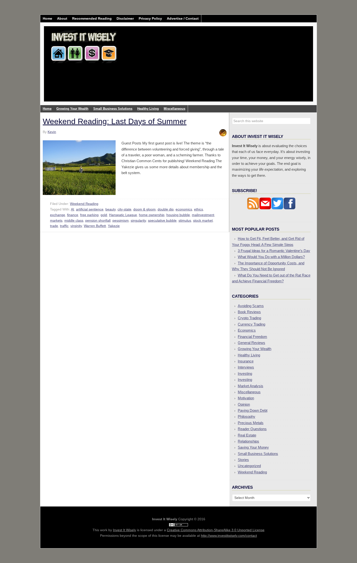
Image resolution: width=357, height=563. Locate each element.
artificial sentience (89, 209)
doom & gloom (144, 209)
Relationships (248, 441)
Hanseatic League (123, 215)
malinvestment (203, 215)
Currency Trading (251, 324)
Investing (245, 373)
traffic (64, 226)
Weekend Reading (84, 204)
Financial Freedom (252, 337)
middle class (73, 220)
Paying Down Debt (252, 410)
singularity (138, 220)
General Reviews (251, 343)
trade (54, 226)
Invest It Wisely (84, 44)
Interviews (246, 367)
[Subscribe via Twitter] (277, 208)
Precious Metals (251, 423)
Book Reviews (249, 312)
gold (104, 215)
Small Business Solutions (258, 454)
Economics (247, 330)
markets (56, 220)
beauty (110, 209)
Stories (243, 460)
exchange (57, 215)
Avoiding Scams (251, 306)
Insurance (246, 361)
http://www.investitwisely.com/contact (229, 536)
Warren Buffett (95, 226)
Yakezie (114, 226)
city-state (124, 209)
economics (184, 209)
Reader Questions (252, 429)
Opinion (244, 404)
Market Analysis (250, 386)
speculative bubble (162, 220)
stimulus (184, 220)
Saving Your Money (253, 447)
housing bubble (178, 215)
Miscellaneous (249, 392)
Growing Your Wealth (254, 349)
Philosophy (246, 416)
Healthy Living (249, 355)
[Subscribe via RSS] (253, 208)
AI (72, 209)
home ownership (151, 215)
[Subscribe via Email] (265, 208)
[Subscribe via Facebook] (289, 208)
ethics (198, 209)
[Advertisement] (207, 67)
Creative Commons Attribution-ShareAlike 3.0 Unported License (215, 530)
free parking (89, 215)
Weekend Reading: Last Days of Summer (115, 121)
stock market (203, 220)
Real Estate (247, 435)
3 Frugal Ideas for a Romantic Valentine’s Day (274, 251)
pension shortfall (97, 220)
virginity (76, 226)
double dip (166, 209)
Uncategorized (249, 466)
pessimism (120, 220)
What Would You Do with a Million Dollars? (271, 257)
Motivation (246, 398)
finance (72, 215)
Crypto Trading (249, 318)
